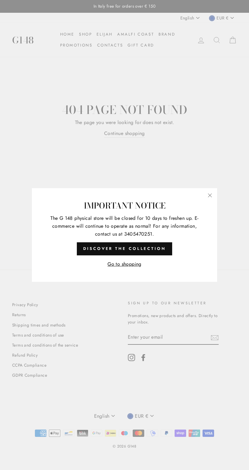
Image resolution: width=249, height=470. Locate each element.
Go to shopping (124, 264)
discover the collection (124, 248)
